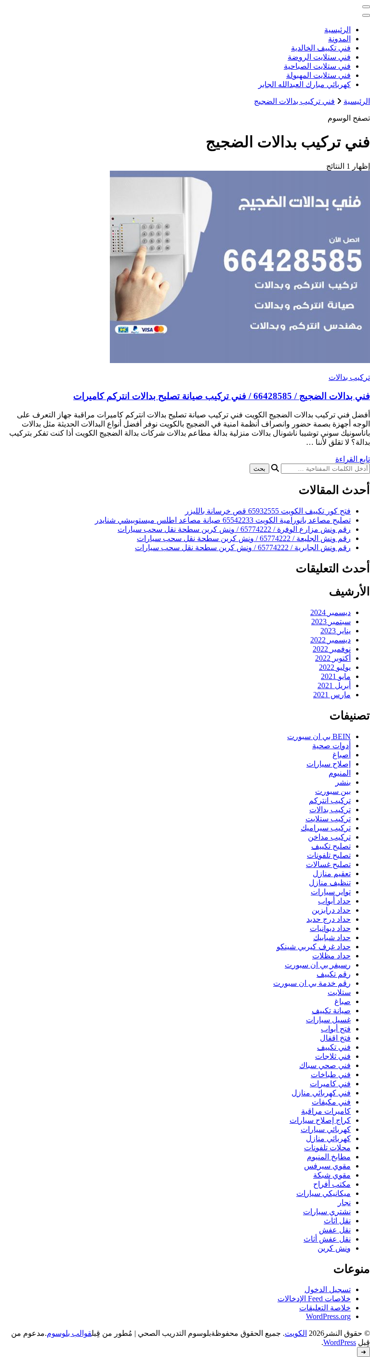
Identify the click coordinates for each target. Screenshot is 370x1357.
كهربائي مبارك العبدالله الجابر (304, 84)
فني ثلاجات (333, 1056)
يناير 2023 (335, 631)
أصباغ (341, 755)
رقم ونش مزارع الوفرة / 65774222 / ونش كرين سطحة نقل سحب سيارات (234, 529)
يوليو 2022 (335, 667)
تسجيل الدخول (327, 1289)
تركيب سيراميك (326, 828)
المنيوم (340, 773)
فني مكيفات (331, 1102)
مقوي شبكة (332, 1175)
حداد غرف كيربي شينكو (314, 946)
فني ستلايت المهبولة (318, 75)
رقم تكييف (334, 974)
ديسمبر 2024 (330, 612)
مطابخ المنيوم (329, 1157)
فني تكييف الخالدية (321, 48)
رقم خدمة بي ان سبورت (312, 983)
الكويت (296, 1333)
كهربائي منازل (328, 1138)
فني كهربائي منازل (321, 1093)
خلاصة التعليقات (325, 1308)
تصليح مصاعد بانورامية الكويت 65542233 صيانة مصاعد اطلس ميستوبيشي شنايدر (223, 520)
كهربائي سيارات (326, 1129)
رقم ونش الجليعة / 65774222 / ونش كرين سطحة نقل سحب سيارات (244, 538)
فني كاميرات (330, 1084)
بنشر (343, 782)
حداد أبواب (334, 901)
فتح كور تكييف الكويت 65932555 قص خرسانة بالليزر (268, 511)
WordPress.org (328, 1316)
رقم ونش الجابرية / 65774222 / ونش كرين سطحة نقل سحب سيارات (243, 547)
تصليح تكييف (331, 846)
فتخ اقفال (335, 1038)
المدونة (339, 39)
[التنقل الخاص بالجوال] (366, 6)
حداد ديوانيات (330, 928)
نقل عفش (335, 1230)
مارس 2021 (332, 695)
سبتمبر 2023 (331, 621)
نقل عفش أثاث (327, 1239)
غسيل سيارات (328, 1020)
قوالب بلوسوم (69, 1333)
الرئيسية (337, 29)
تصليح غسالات (328, 864)
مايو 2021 (336, 676)
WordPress (339, 1342)
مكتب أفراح (332, 1184)
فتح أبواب (336, 1029)
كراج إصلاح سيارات (320, 1120)
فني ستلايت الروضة (319, 57)
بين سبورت (333, 791)
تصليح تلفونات (329, 855)
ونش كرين (334, 1248)
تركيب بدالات (349, 377)
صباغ (342, 1001)
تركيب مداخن (329, 837)
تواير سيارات (331, 892)
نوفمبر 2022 (332, 649)
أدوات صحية (331, 745)
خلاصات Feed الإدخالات (314, 1298)
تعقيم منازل (332, 873)
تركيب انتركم (330, 800)
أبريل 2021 (334, 685)
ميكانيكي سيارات (323, 1193)
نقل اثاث (337, 1221)
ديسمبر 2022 (330, 640)
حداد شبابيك (332, 937)
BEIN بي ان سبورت (319, 736)
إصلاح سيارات (328, 764)
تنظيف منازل (330, 883)
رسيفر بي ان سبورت (318, 965)
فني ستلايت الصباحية (317, 66)
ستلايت (339, 992)
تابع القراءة (352, 459)
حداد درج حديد (328, 919)
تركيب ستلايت (328, 819)
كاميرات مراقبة (326, 1111)
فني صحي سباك (325, 1065)
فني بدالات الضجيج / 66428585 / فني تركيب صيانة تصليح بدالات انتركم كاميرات (221, 396)
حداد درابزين (331, 910)
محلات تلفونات (327, 1147)
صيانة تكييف (331, 1010)
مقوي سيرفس (327, 1166)
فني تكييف (334, 1047)
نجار (344, 1202)
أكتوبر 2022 (333, 658)
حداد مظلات (331, 956)
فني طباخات (331, 1074)
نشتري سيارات (327, 1211)
